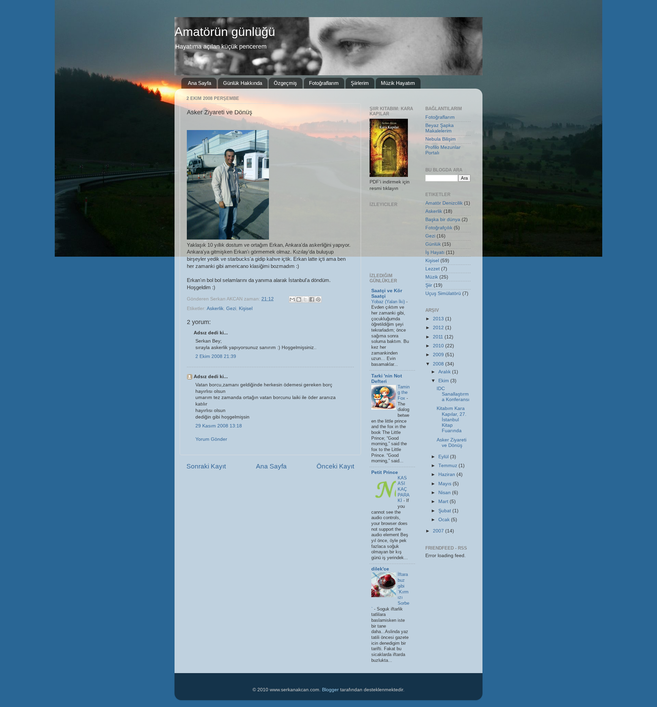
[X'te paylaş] (305, 299)
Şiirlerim (360, 83)
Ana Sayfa (199, 83)
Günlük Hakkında (242, 83)
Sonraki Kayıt (206, 466)
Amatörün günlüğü (225, 32)
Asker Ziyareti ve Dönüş (451, 442)
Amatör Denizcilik (444, 203)
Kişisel (246, 308)
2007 (439, 531)
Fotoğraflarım (324, 83)
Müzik (431, 277)
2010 (439, 345)
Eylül (444, 456)
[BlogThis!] (298, 299)
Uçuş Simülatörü (443, 293)
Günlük (433, 244)
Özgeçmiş (285, 83)
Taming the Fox (404, 392)
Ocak (444, 519)
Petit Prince (384, 472)
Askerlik (215, 308)
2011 (439, 336)
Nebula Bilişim (440, 139)
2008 (439, 364)
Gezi (231, 308)
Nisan (445, 492)
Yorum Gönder (211, 439)
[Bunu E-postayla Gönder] (292, 299)
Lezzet (432, 268)
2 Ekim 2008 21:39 (215, 356)
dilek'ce (380, 568)
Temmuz (448, 465)
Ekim (444, 380)
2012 (439, 327)
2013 (439, 318)
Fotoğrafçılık (438, 227)
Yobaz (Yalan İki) (388, 301)
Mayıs (445, 483)
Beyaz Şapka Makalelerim (439, 128)
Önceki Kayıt (335, 466)
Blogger (330, 689)
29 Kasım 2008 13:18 (218, 425)
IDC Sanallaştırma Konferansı (453, 394)
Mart (444, 501)
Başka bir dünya (442, 219)
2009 (439, 354)
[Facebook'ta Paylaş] (311, 299)
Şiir (428, 285)
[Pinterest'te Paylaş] (318, 299)
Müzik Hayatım (398, 83)
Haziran (447, 474)
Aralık (445, 371)
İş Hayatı (435, 252)
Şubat (445, 510)
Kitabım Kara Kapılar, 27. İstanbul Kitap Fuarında (451, 419)
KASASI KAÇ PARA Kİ (403, 489)
